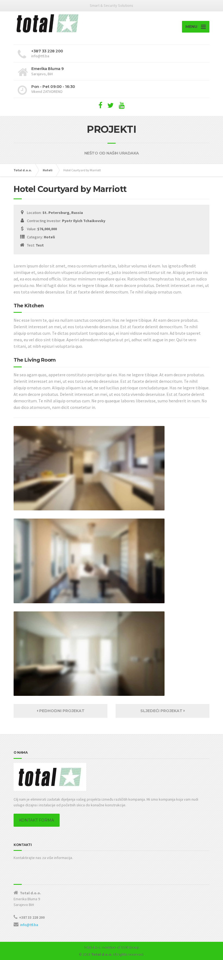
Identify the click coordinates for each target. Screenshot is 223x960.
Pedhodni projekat (61, 710)
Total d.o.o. (92, 947)
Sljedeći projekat (162, 710)
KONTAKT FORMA (36, 820)
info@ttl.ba (29, 924)
